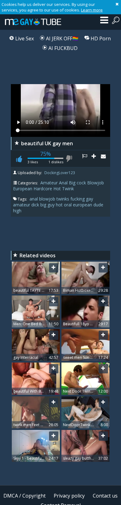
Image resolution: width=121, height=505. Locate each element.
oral (68, 205)
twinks (63, 199)
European (22, 189)
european (83, 205)
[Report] (87, 158)
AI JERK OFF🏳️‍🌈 (61, 38)
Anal (63, 183)
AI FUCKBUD (62, 48)
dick (35, 205)
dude (98, 205)
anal (34, 199)
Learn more (92, 10)
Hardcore (43, 189)
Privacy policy (69, 495)
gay (89, 199)
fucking (78, 199)
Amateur (49, 183)
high (17, 211)
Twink (68, 189)
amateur (22, 205)
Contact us (105, 495)
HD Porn (100, 38)
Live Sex (24, 38)
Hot (57, 189)
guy (51, 205)
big (43, 205)
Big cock (77, 183)
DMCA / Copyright (24, 495)
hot (60, 205)
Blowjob (95, 183)
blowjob (47, 199)
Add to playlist (96, 158)
